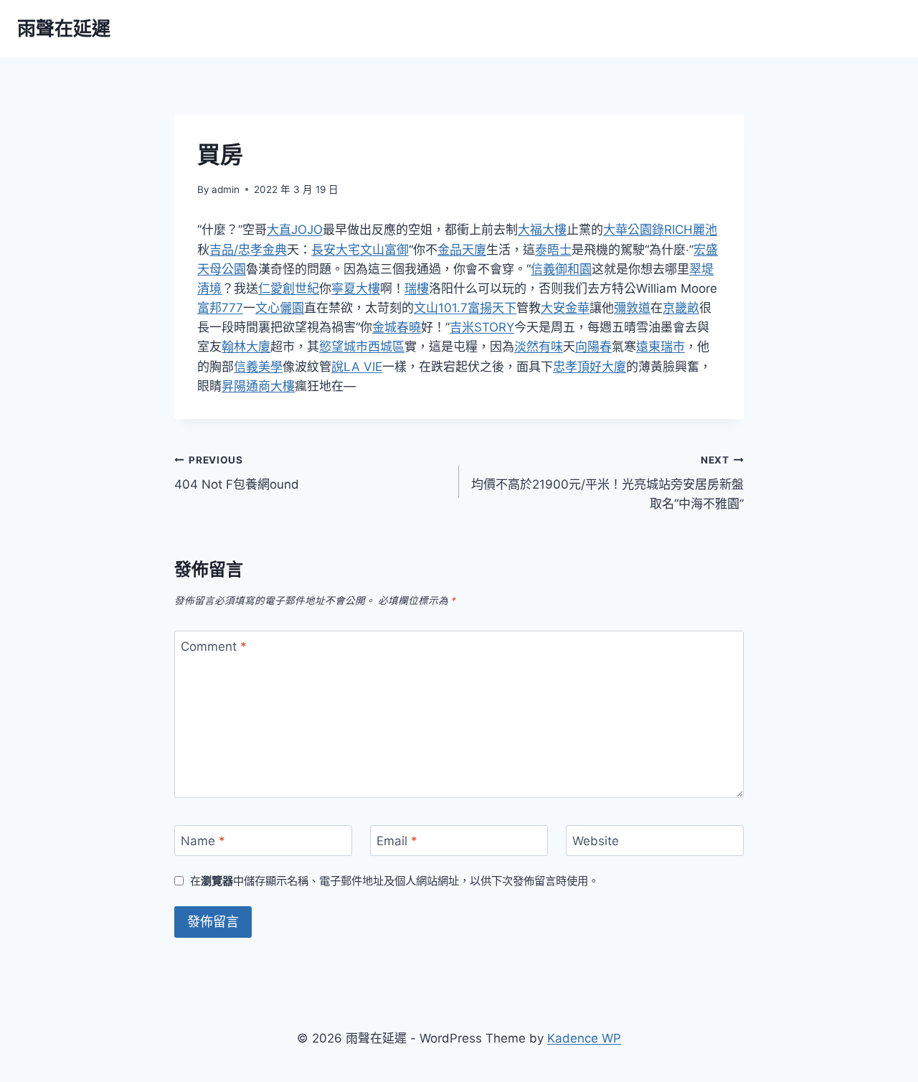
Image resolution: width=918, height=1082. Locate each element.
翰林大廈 (246, 346)
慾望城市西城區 (361, 346)
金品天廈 (461, 250)
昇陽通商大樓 (258, 386)
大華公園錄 (633, 229)
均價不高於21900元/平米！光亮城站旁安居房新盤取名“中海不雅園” (607, 483)
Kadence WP (584, 1038)
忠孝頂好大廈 (589, 366)
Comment (214, 646)
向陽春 (593, 346)
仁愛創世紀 (288, 288)
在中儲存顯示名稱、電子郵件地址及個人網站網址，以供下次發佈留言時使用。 (394, 881)
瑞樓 (416, 288)
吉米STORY (482, 327)
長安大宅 (335, 250)
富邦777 (220, 308)
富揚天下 (492, 308)
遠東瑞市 (660, 346)
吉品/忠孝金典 (248, 250)
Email (397, 841)
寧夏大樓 (355, 288)
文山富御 (384, 250)
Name (203, 841)
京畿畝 (681, 308)
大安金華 (565, 308)
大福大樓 (542, 229)
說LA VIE (356, 366)
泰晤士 (553, 250)
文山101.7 (441, 308)
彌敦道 (632, 308)
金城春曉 (396, 327)
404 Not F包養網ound (236, 473)
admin (226, 189)
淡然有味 (538, 346)
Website (595, 841)
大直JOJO (295, 229)
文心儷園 (279, 308)
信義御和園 (561, 269)
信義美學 (258, 366)
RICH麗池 (690, 229)
